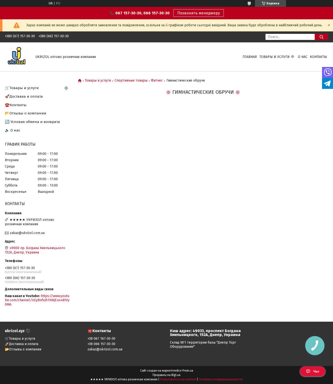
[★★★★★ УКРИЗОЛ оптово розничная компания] (17, 57)
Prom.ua (187, 370)
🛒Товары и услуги (22, 88)
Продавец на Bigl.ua (166, 375)
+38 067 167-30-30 (101, 339)
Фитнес (157, 80)
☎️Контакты (16, 105)
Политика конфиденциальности (221, 379)
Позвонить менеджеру (198, 13)
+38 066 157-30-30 (101, 344)
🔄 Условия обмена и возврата (32, 122)
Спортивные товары (131, 80)
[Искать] (321, 37)
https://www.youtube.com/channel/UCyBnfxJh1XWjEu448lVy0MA (37, 300)
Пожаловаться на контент (178, 379)
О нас (302, 57)
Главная (250, 57)
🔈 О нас (12, 130)
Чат (316, 371)
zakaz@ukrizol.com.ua (27, 233)
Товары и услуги (274, 57)
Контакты (318, 57)
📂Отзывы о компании (25, 113)
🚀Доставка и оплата (24, 96)
